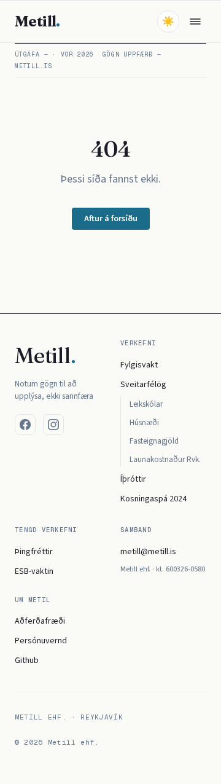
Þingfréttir (34, 552)
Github (27, 660)
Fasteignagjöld (154, 441)
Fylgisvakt (139, 365)
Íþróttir (133, 479)
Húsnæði (144, 422)
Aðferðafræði (40, 621)
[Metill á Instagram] (53, 424)
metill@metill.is (148, 552)
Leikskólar (146, 404)
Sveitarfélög (143, 384)
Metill (37, 21)
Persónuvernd (41, 641)
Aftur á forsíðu (111, 219)
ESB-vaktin (34, 571)
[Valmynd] (195, 21)
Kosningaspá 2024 (153, 499)
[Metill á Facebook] (25, 424)
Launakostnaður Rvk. (165, 459)
